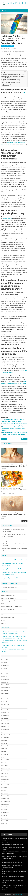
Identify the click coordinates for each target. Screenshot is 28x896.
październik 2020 (6, 801)
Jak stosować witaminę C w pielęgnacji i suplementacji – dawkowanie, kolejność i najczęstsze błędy (14, 490)
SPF (23, 92)
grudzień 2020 (5, 795)
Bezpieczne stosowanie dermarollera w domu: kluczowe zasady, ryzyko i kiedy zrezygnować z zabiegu (13, 428)
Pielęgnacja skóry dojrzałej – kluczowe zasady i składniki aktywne (13, 530)
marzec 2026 (5, 673)
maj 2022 (4, 748)
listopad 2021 (5, 765)
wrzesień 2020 (5, 804)
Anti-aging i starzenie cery (7, 45)
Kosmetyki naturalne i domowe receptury (12, 606)
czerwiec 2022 (5, 746)
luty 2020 (4, 823)
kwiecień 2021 (5, 784)
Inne (3, 603)
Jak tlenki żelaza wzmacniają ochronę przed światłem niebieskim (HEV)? (13, 77)
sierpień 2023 (5, 723)
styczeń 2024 (5, 718)
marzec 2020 (5, 820)
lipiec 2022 (4, 743)
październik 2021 (6, 768)
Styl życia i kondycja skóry (8, 617)
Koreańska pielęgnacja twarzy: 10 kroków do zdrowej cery (14, 549)
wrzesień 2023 (5, 721)
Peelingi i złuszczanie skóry (8, 609)
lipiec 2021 (4, 776)
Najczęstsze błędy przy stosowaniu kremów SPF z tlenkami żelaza (13, 84)
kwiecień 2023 (5, 726)
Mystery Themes (18, 894)
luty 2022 (4, 757)
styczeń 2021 (5, 793)
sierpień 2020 (5, 807)
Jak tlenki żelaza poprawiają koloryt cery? (11, 79)
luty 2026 (4, 676)
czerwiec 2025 (5, 698)
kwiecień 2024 (5, 712)
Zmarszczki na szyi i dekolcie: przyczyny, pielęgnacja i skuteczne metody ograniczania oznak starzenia (14, 465)
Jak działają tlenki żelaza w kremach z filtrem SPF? (13, 74)
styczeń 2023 (5, 729)
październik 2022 (6, 734)
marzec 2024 (5, 715)
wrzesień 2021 (5, 771)
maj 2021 (4, 782)
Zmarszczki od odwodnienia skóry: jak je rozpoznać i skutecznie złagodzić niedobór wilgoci (13, 513)
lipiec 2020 (4, 809)
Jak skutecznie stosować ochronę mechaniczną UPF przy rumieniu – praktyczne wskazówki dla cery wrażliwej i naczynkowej (5, 438)
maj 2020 (4, 815)
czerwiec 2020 (5, 812)
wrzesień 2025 (5, 690)
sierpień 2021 (5, 773)
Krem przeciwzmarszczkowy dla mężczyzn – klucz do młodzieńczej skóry (14, 535)
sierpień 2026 (5, 659)
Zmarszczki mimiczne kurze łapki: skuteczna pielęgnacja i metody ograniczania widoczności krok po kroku (14, 871)
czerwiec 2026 (5, 665)
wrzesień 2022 (5, 737)
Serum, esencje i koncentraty (9, 614)
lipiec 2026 (4, 662)
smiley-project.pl (13, 48)
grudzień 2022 (5, 732)
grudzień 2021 (5, 762)
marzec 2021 (5, 787)
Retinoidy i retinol (6, 612)
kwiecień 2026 (5, 671)
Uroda (3, 620)
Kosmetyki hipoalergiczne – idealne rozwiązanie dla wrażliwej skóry (14, 540)
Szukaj (2, 518)
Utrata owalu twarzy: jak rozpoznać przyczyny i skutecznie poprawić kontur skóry (24, 438)
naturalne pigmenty (7, 218)
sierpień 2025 (5, 693)
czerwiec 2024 (5, 709)
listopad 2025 (5, 684)
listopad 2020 (5, 798)
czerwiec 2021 (5, 779)
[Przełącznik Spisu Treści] (24, 72)
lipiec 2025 (4, 696)
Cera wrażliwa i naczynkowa (9, 598)
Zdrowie (4, 623)
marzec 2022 (5, 754)
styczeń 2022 (5, 759)
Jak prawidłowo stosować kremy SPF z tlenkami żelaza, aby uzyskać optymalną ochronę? (12, 81)
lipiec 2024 (4, 707)
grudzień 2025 (5, 682)
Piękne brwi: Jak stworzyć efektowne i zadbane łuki (14, 885)
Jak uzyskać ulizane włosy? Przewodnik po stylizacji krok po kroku (14, 544)
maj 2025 (4, 701)
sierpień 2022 (5, 740)
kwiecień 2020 (5, 818)
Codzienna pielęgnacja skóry (9, 601)
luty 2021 (4, 790)
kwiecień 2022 (5, 751)
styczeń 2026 (5, 679)
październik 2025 (6, 687)
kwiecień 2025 (5, 704)
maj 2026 (4, 668)
